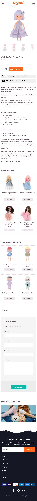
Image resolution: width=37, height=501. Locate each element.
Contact (4, 477)
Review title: (6, 350)
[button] (3, 3)
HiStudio (28, 496)
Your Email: (6, 341)
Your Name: (6, 331)
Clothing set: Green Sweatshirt (27, 264)
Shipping (4, 467)
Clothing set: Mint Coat (27, 293)
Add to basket (15, 69)
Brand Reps (5, 463)
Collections (5, 460)
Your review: (6, 360)
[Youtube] (23, 490)
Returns (4, 470)
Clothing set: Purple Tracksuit (9, 293)
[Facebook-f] (13, 490)
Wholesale (5, 474)
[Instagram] (18, 490)
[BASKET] (33, 3)
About (3, 456)
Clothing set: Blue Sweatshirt (9, 264)
